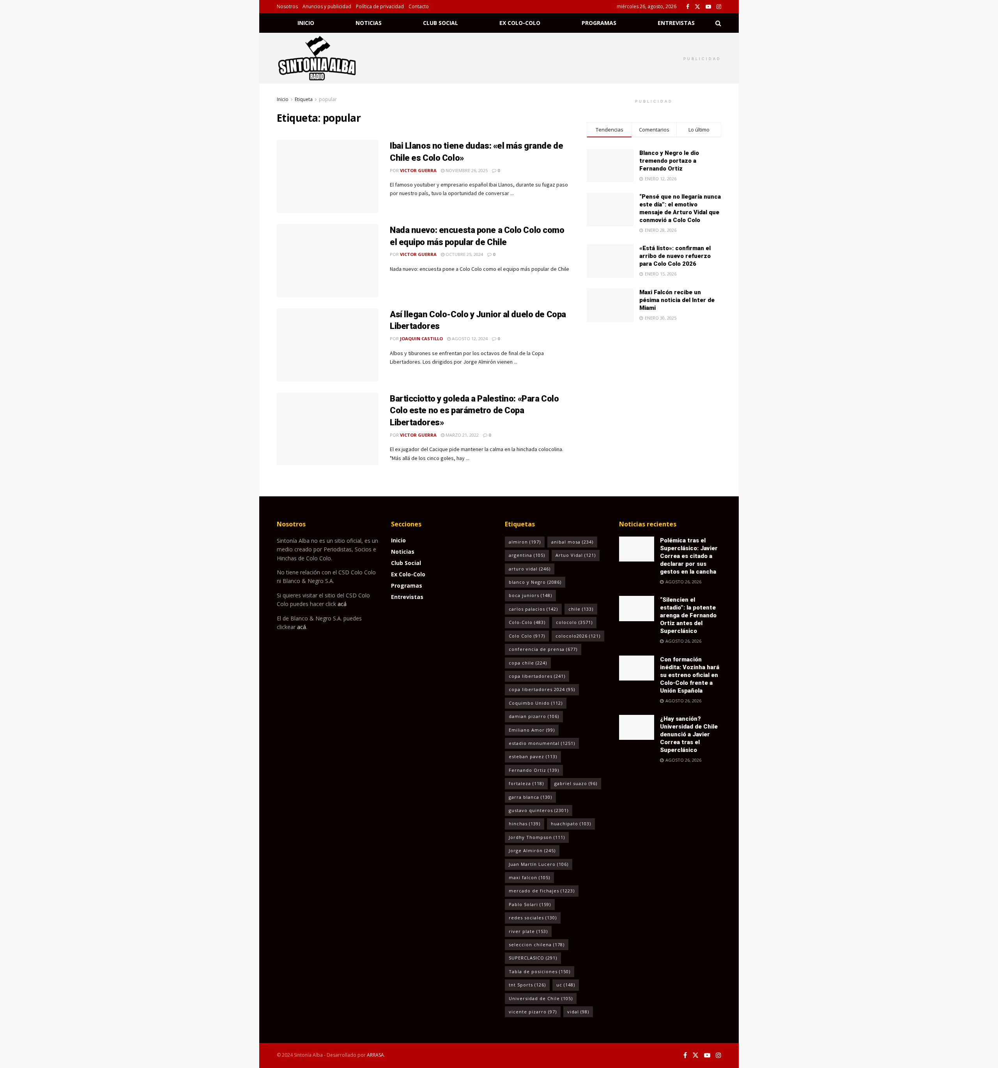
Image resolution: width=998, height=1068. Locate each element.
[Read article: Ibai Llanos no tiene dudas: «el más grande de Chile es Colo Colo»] (327, 176)
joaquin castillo (421, 338)
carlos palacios (533, 609)
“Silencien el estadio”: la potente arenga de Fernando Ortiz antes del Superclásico (688, 615)
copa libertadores (537, 676)
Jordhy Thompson (537, 837)
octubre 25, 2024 (463, 254)
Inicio (305, 23)
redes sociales (533, 918)
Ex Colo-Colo (519, 23)
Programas (599, 23)
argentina (527, 555)
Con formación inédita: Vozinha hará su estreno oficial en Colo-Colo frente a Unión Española (689, 675)
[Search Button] (718, 23)
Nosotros (287, 6)
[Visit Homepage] (327, 58)
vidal (578, 1012)
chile (580, 609)
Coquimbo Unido (536, 703)
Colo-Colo (527, 622)
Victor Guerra (418, 170)
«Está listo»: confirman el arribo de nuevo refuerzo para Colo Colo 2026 (675, 256)
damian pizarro (534, 716)
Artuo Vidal (576, 555)
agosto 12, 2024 (469, 338)
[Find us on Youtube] (708, 7)
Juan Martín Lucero (538, 864)
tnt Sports (527, 985)
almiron (525, 542)
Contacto (419, 6)
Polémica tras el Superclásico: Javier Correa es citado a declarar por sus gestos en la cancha (689, 556)
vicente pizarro (533, 1012)
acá (342, 604)
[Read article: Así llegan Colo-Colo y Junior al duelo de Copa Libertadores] (327, 345)
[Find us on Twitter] (697, 7)
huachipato (571, 823)
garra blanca (530, 797)
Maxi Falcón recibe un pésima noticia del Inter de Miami (677, 300)
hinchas (524, 823)
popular (328, 99)
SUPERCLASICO (533, 958)
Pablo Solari (530, 904)
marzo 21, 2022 (461, 435)
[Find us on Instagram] (719, 7)
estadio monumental (542, 743)
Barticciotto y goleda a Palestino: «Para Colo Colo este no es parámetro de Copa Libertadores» (474, 411)
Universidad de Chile (541, 998)
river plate (528, 931)
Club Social (440, 23)
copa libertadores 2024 (542, 689)
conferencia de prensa (543, 649)
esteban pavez (533, 756)
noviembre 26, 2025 (466, 170)
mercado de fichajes (542, 891)
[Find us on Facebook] (687, 7)
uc (565, 985)
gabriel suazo (575, 783)
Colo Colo (527, 636)
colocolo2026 (578, 636)
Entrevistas (676, 23)
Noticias (369, 23)
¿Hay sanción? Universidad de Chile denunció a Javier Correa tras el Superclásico (689, 734)
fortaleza (526, 783)
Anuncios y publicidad (327, 6)
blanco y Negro (535, 582)
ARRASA (375, 1055)
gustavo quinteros (538, 810)
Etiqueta (304, 99)
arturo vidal (529, 569)
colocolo (574, 622)
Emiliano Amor (532, 730)
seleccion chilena (536, 944)
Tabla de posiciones (539, 971)
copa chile (528, 663)
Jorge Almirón (532, 850)
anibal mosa (572, 542)
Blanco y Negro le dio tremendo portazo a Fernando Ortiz (669, 160)
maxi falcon (529, 877)
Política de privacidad (380, 6)
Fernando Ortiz (534, 770)
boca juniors (530, 595)
